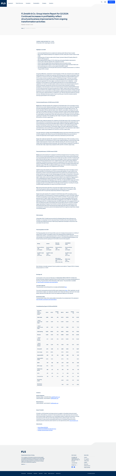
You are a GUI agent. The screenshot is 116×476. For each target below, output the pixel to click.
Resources (86, 464)
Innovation (28, 3)
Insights (85, 462)
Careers (85, 457)
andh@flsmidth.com (55, 397)
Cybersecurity (58, 473)
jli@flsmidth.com (54, 398)
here (66, 287)
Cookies (45, 473)
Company (44, 3)
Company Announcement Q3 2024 (45, 430)
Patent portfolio (87, 467)
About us (23, 464)
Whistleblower (29, 473)
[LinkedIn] (72, 467)
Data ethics (35, 473)
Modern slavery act (51, 473)
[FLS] (3, 3)
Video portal (86, 460)
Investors (51, 3)
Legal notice (41, 473)
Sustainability (36, 3)
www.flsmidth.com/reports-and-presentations (47, 282)
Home (22, 28)
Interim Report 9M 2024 (43, 427)
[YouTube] (74, 467)
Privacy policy (23, 473)
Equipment (10, 3)
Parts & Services (19, 3)
